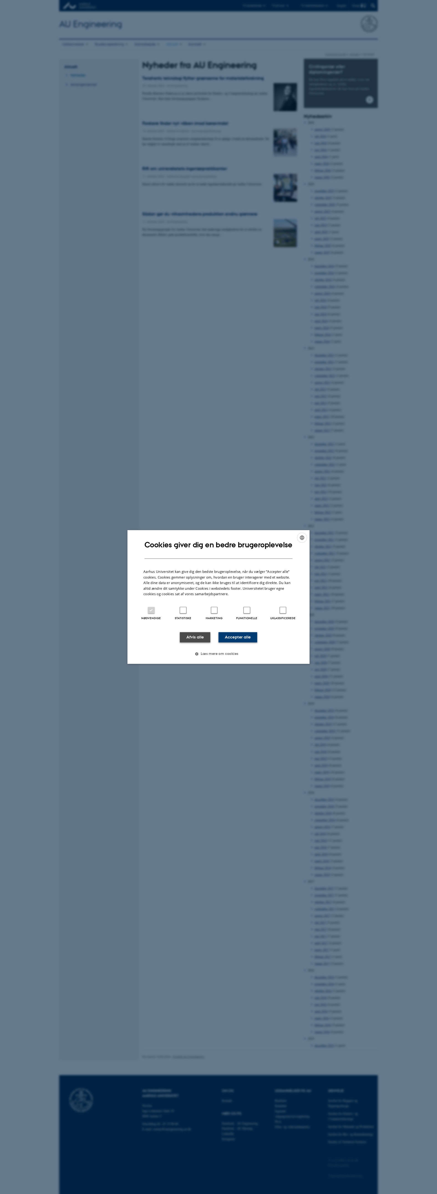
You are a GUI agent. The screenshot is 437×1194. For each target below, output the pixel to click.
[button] (218, 654)
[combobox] (302, 537)
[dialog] (218, 597)
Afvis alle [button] (195, 637)
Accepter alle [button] (238, 637)
